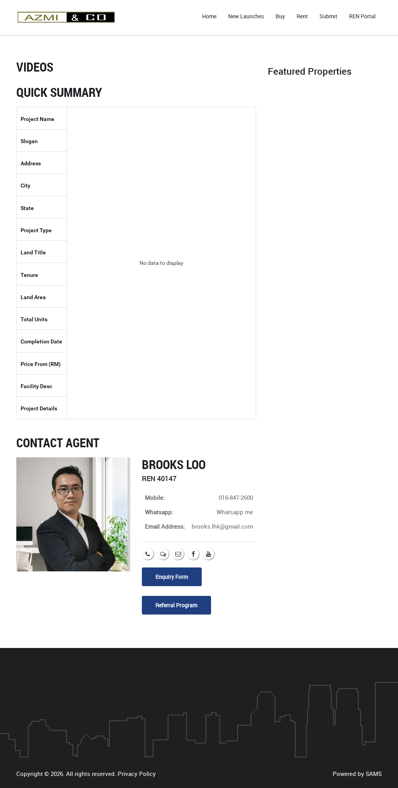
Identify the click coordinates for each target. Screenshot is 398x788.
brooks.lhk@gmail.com (222, 526)
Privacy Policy (137, 773)
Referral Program (176, 605)
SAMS (374, 773)
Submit (328, 16)
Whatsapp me (234, 512)
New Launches (246, 16)
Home (209, 16)
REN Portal (362, 16)
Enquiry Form (171, 576)
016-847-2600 (236, 497)
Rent (302, 16)
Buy (280, 16)
